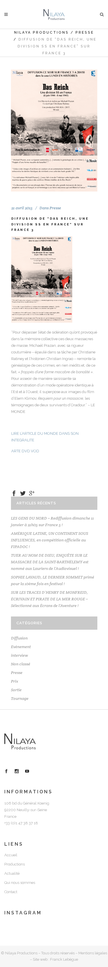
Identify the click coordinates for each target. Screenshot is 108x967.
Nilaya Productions (41, 32)
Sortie (16, 689)
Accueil (10, 855)
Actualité (12, 873)
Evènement (21, 646)
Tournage (20, 698)
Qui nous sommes (19, 882)
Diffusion (19, 638)
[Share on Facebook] (14, 493)
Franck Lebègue (64, 959)
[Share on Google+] (32, 493)
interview (19, 655)
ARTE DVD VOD (25, 451)
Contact (10, 892)
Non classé (20, 664)
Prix (14, 681)
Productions (14, 864)
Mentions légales (92, 953)
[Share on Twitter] (23, 493)
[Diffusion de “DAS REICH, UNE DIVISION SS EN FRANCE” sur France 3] (54, 131)
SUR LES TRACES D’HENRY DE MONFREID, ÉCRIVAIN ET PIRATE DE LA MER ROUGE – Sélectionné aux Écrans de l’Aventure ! (49, 599)
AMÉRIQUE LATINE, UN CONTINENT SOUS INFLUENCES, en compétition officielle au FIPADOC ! (49, 540)
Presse (84, 32)
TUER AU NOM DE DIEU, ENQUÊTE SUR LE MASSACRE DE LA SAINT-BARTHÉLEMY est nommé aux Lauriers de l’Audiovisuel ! (49, 562)
